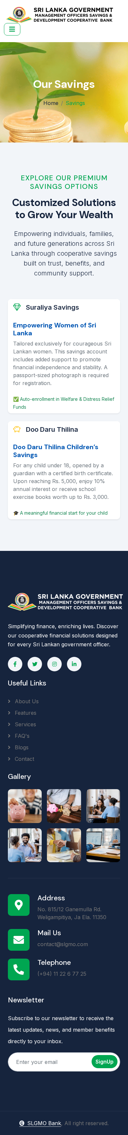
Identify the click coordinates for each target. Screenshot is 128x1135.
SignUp (105, 1061)
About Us (26, 701)
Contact (23, 759)
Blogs (21, 747)
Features (24, 712)
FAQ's (21, 736)
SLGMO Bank (44, 1123)
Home (50, 103)
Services (24, 724)
